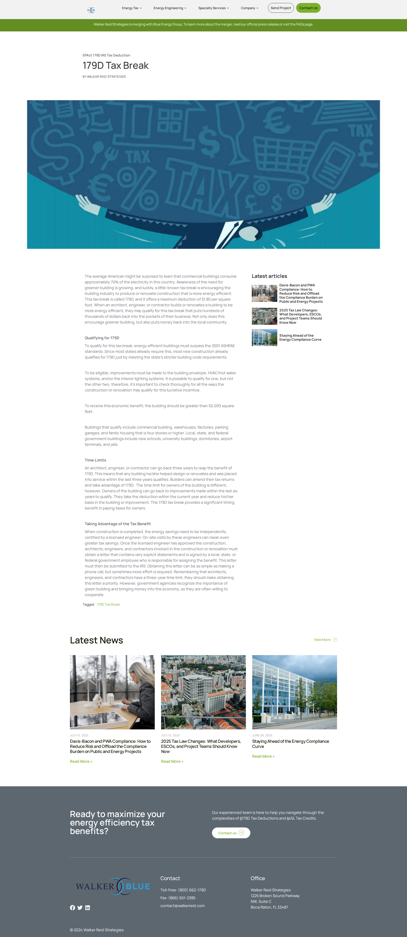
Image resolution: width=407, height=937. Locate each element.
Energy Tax (130, 8)
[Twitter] (80, 907)
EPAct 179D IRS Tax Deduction (106, 55)
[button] (132, 8)
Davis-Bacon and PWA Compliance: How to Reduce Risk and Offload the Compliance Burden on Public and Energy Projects (301, 293)
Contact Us (308, 8)
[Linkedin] (87, 907)
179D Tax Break (108, 604)
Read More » (81, 761)
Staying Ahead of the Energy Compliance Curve (300, 337)
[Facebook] (72, 907)
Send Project (281, 8)
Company (248, 8)
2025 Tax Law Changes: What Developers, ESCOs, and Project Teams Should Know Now (300, 316)
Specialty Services (212, 8)
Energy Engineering (168, 8)
